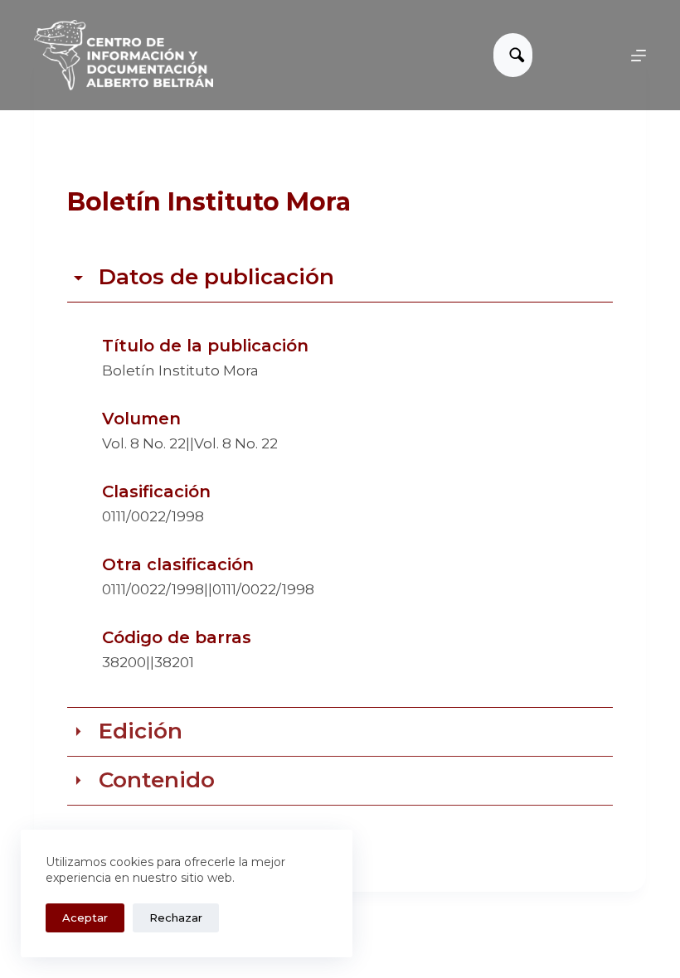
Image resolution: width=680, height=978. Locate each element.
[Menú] (638, 55)
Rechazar (175, 917)
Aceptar (85, 917)
